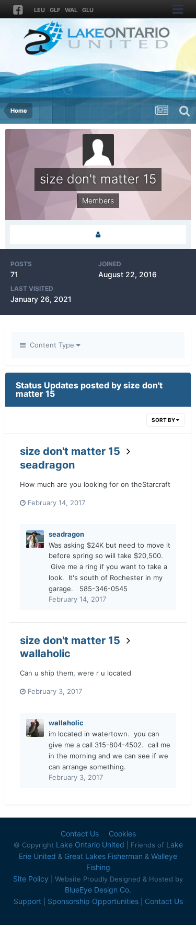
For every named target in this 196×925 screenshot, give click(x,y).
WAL (71, 10)
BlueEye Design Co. (98, 889)
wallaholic (45, 653)
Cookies (122, 833)
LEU (39, 10)
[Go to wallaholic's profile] (35, 728)
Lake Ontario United (90, 844)
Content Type (51, 345)
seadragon (47, 465)
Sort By (164, 420)
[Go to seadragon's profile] (35, 539)
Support (27, 901)
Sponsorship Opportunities (93, 901)
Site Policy (31, 878)
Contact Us (80, 833)
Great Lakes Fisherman (103, 856)
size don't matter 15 (70, 451)
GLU (88, 10)
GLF (55, 10)
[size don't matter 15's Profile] (98, 234)
